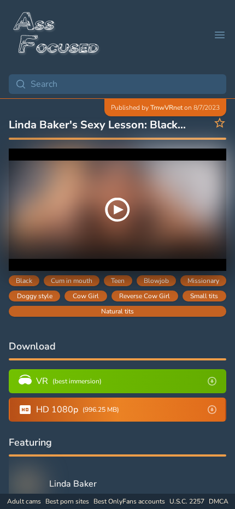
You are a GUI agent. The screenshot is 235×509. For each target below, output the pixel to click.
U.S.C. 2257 (186, 501)
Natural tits (117, 311)
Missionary (203, 280)
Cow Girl (86, 296)
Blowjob (156, 280)
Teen (118, 280)
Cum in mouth (71, 280)
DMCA (218, 501)
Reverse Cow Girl (144, 296)
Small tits (204, 296)
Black (24, 280)
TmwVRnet (166, 107)
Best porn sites (67, 501)
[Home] (57, 35)
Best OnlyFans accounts (129, 501)
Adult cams (24, 501)
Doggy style (34, 296)
